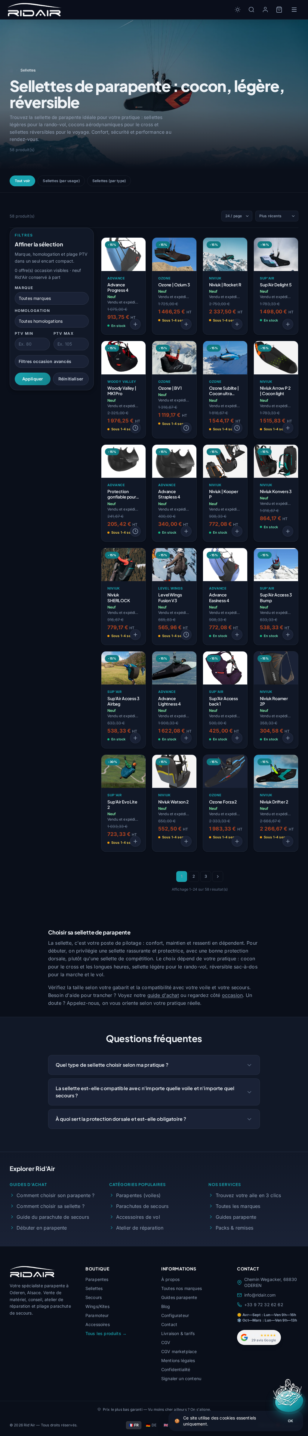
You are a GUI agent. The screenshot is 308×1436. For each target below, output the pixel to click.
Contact (169, 1324)
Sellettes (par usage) (61, 180)
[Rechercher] (251, 9)
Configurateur (175, 1315)
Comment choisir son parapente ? (55, 1195)
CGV (165, 1342)
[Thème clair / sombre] (237, 9)
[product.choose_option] (135, 324)
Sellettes (94, 1288)
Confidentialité (175, 1369)
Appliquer (32, 378)
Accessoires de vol (138, 1217)
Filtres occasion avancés (45, 361)
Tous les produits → (106, 1333)
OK (290, 1421)
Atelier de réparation (139, 1228)
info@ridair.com (260, 1294)
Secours (93, 1297)
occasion (232, 995)
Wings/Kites (97, 1306)
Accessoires (97, 1324)
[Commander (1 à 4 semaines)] (135, 427)
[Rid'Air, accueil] (34, 9)
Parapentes (97, 1279)
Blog (165, 1306)
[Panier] (279, 9)
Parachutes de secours (142, 1206)
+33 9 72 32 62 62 (263, 1304)
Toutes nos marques (181, 1288)
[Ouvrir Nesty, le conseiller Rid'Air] (289, 1401)
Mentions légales (178, 1360)
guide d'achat (163, 995)
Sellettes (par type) (109, 180)
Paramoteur (97, 1315)
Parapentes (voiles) (138, 1195)
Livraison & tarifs (178, 1333)
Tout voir (22, 180)
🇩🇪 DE (151, 1425)
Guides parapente (236, 1217)
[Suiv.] (217, 876)
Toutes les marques (238, 1206)
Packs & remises (234, 1228)
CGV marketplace (179, 1351)
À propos (170, 1279)
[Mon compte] (265, 9)
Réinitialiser (70, 378)
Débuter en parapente (42, 1228)
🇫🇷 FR (134, 1425)
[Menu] (294, 9)
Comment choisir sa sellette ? (51, 1206)
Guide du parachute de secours (53, 1217)
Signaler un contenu (181, 1378)
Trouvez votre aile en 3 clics (248, 1195)
